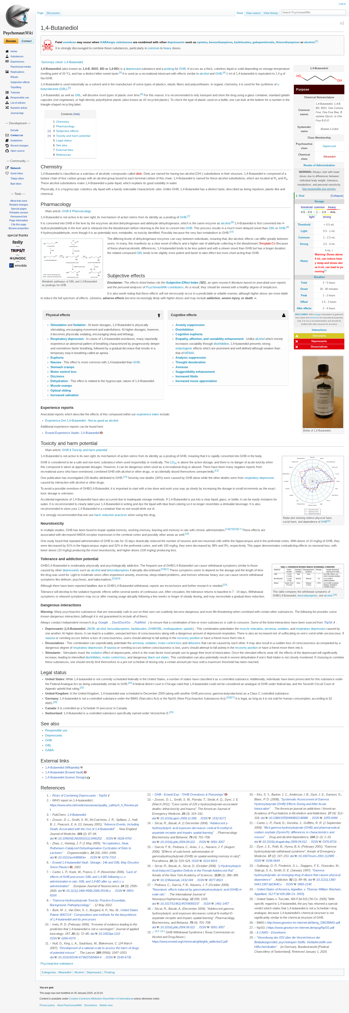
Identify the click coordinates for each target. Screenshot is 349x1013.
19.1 (162, 931)
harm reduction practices (110, 515)
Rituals (14, 77)
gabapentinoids (263, 42)
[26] (228, 697)
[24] (130, 683)
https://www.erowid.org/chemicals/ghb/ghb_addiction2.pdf (189, 941)
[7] (188, 216)
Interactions (319, 329)
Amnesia (182, 367)
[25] (82, 687)
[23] (225, 584)
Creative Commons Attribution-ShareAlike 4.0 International (101, 998)
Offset (304, 301)
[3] (120, 72)
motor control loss (170, 643)
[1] (316, 41)
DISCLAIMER (301, 314)
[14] (227, 529)
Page (40, 13)
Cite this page (18, 224)
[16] (235, 529)
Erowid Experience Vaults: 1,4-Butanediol (72, 432)
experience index (148, 414)
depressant (133, 68)
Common (304, 237)
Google (103, 622)
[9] (287, 227)
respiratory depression (259, 477)
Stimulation (58, 325)
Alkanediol (329, 156)
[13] (125, 476)
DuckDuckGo (121, 622)
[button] (337, 195)
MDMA (189, 353)
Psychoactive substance (57, 963)
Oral (301, 195)
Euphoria (56, 357)
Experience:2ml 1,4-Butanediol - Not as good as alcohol (81, 420)
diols (139, 173)
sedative (96, 652)
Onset (304, 288)
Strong (304, 243)
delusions (194, 643)
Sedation (79, 325)
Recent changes (19, 145)
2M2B (91, 628)
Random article (19, 108)
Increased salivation (64, 395)
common (153, 48)
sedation (283, 628)
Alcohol (79, 972)
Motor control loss (63, 371)
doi (52, 838)
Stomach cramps (62, 367)
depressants (176, 42)
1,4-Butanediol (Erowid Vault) (64, 772)
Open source (18, 150)
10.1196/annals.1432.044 (176, 880)
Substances (17, 56)
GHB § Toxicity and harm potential (84, 450)
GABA (49, 750)
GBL (78, 95)
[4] (224, 72)
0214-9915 (210, 861)
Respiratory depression (67, 338)
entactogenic (184, 348)
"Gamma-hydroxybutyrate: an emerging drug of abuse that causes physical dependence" (297, 875)
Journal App (17, 113)
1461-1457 (222, 903)
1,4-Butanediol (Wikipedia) (62, 767)
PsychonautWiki (156, 287)
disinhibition (221, 343)
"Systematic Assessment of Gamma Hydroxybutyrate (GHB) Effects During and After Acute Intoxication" (291, 804)
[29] (171, 712)
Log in (342, 3)
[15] (231, 529)
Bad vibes (16, 183)
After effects (304, 308)
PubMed (140, 622)
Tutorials (15, 92)
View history (271, 13)
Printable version (18, 212)
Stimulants (319, 335)
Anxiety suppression (190, 325)
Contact (27, 41)
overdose (69, 42)
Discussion (53, 13)
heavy (167, 48)
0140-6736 (124, 957)
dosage (317, 314)
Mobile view (106, 1005)
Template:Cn (267, 243)
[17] (239, 529)
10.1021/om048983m (72, 857)
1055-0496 (330, 818)
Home (14, 51)
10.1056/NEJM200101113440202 (80, 838)
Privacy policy (47, 1005)
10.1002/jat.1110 (109, 933)
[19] (335, 594)
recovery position (188, 638)
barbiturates (242, 42)
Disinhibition (184, 329)
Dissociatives (319, 346)
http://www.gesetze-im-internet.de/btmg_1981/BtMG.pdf (303, 922)
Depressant (329, 146)
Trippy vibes (17, 178)
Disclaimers (90, 1005)
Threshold (304, 224)
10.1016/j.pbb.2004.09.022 (177, 842)
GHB (182, 68)
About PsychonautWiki (69, 1005)
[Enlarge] (100, 281)
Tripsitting (16, 87)
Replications (17, 72)
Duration (319, 277)
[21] (167, 569)
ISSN (109, 838)
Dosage (319, 201)
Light (304, 231)
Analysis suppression (191, 357)
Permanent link (19, 216)
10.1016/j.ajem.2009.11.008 (178, 818)
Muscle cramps (61, 385)
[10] (231, 231)
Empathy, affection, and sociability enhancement (210, 338)
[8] (232, 222)
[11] (328, 521)
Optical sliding (60, 390)
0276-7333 (109, 857)
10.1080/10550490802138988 (288, 818)
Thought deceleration (191, 362)
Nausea (55, 362)
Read (240, 13)
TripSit (328, 622)
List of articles (18, 102)
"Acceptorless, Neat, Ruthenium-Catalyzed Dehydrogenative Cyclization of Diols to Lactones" (90, 848)
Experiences (17, 61)
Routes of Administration (319, 165)
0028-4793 (124, 838)
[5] (69, 88)
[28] (55, 702)
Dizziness (57, 376)
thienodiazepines (288, 42)
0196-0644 (273, 860)
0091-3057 (218, 842)
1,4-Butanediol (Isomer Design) (65, 777)
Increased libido (187, 376)
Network (16, 168)
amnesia (270, 628)
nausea (50, 638)
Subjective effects (20, 82)
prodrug (169, 68)
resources (314, 317)
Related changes (18, 204)
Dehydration (59, 381)
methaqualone (172, 628)
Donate (11, 41)
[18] (187, 534)
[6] (141, 94)
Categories (49, 972)
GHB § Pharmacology (76, 211)
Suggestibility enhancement (195, 371)
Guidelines (16, 140)
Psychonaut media (21, 66)
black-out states (158, 657)
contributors (176, 287)
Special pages (19, 208)
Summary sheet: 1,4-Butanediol (62, 62)
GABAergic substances (116, 42)
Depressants (319, 341)
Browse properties (19, 228)
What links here (18, 200)
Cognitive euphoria (189, 334)
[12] (216, 470)
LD (173, 462)
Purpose (302, 89)
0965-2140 (304, 884)
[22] (114, 578)
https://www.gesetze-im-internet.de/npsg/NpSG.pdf (300, 927)
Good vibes (17, 173)
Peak (304, 295)
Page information (18, 220)
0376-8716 (329, 841)
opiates (202, 42)
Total (304, 282)
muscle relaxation (251, 628)
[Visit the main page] (18, 18)
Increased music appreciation (196, 381)
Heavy (304, 260)
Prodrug (109, 972)
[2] (325, 270)
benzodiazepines (220, 42)
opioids (188, 628)
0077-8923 (216, 880)
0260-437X (68, 938)
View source (253, 13)
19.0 (157, 931)
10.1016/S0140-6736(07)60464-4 (79, 957)
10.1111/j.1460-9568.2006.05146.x (88, 890)
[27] (232, 697)
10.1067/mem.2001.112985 (316, 856)
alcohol (309, 42)
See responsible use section (318, 188)
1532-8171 (219, 818)
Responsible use (56, 730)
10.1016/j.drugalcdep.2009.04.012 (285, 841)
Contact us (17, 135)
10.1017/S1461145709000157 (179, 903)
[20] (163, 569)
